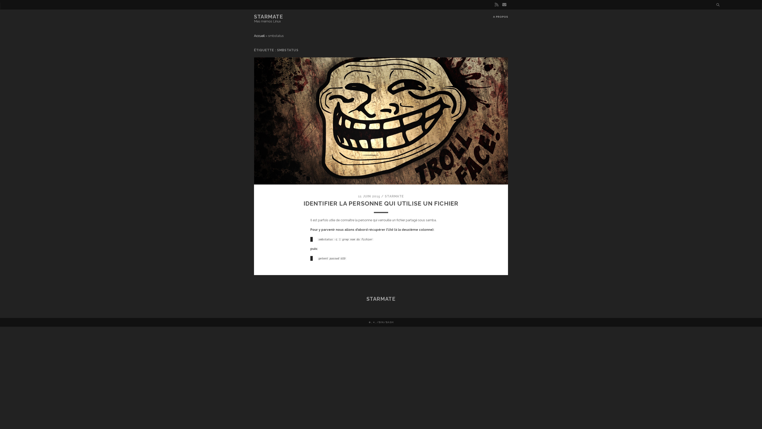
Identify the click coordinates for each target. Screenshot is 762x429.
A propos (500, 16)
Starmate (268, 17)
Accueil (259, 36)
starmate (394, 196)
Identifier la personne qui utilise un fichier (381, 203)
